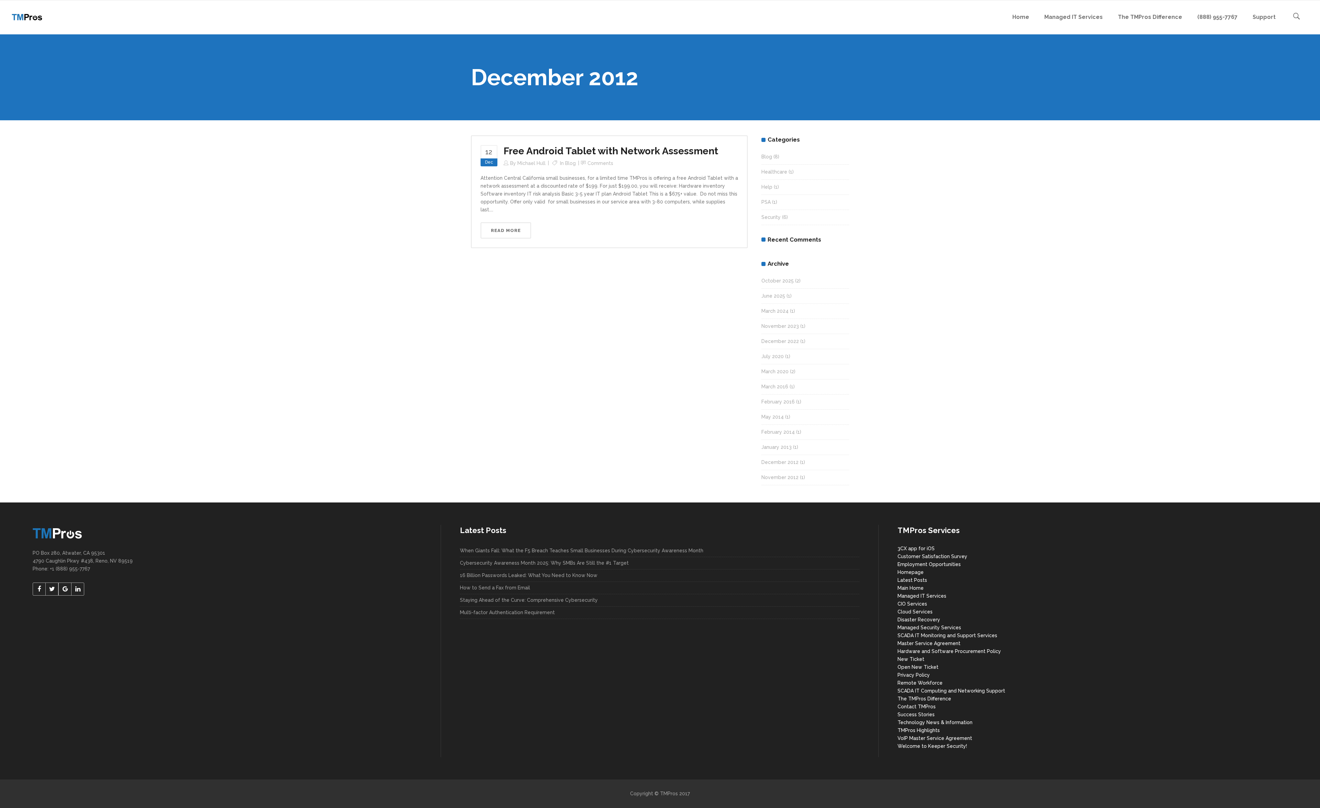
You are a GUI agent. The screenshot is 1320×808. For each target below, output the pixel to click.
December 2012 (780, 462)
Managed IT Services (922, 596)
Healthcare (774, 172)
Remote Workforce (920, 683)
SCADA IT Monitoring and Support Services (947, 635)
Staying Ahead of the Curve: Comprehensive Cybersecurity (529, 600)
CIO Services (912, 604)
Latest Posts (912, 580)
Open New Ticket (918, 667)
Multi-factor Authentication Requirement (507, 612)
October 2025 (777, 281)
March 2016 (774, 386)
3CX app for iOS (916, 548)
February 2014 (778, 432)
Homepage (911, 572)
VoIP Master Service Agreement (935, 738)
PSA (766, 202)
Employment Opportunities (929, 564)
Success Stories (916, 714)
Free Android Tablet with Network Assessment (611, 151)
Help (766, 187)
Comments (600, 163)
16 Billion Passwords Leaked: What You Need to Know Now (528, 575)
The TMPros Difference (924, 698)
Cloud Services (915, 612)
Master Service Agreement (929, 643)
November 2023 (780, 326)
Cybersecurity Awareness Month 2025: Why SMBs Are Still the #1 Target (544, 563)
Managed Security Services (929, 627)
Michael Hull (531, 163)
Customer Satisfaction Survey (932, 556)
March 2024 (775, 311)
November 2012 (780, 477)
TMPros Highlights (919, 730)
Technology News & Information (935, 722)
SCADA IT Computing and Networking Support (951, 691)
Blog (570, 163)
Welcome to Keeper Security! (932, 746)
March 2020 (775, 371)
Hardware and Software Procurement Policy (949, 651)
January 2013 (776, 447)
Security (771, 217)
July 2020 (772, 356)
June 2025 (773, 296)
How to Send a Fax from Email (495, 587)
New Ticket (911, 659)
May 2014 (772, 417)
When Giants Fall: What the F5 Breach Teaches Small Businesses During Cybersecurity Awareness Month (581, 550)
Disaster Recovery (919, 619)
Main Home (911, 588)
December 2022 (780, 341)
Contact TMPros (917, 706)
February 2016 (778, 402)
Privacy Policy (914, 675)
